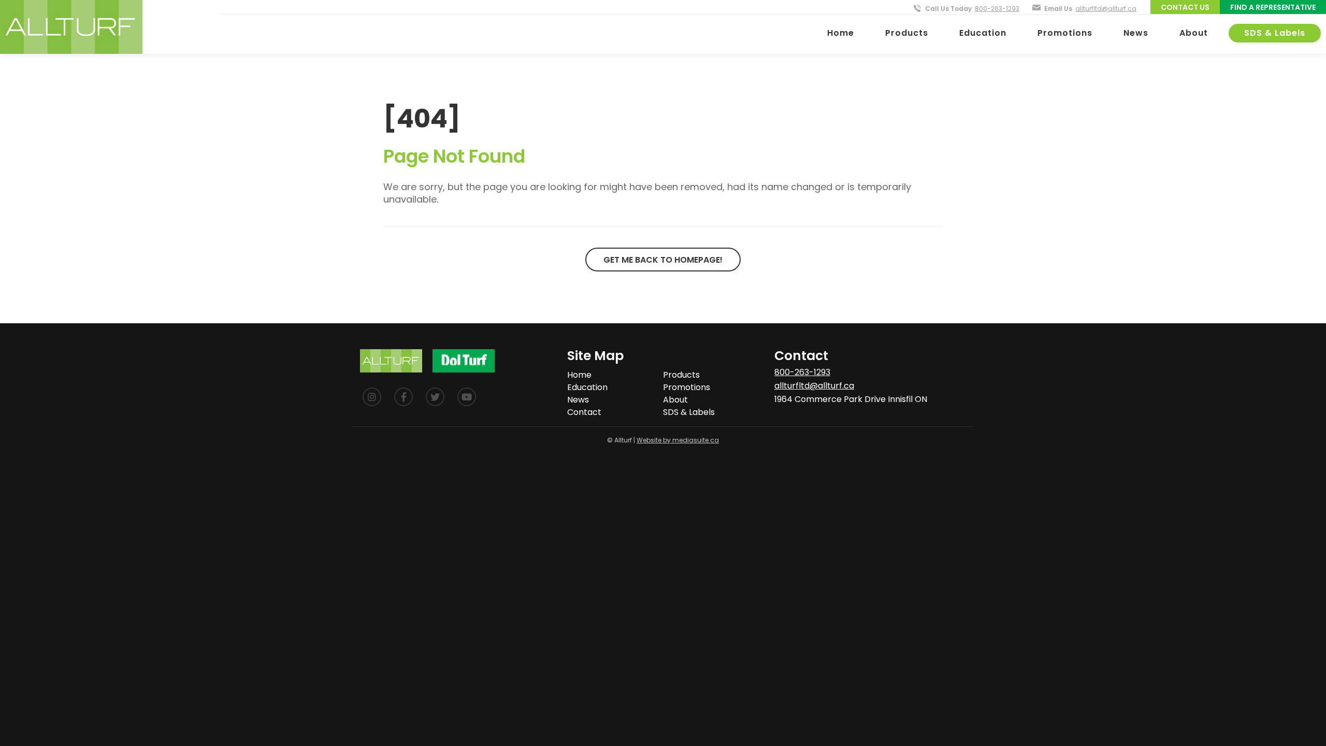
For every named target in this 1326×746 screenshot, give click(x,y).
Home (840, 33)
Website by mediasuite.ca (678, 440)
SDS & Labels (1274, 33)
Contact (584, 412)
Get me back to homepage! (663, 260)
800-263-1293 (997, 8)
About (1193, 33)
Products (906, 33)
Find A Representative (1273, 7)
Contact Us (1185, 7)
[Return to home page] (71, 27)
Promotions (1064, 33)
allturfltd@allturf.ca (1105, 8)
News (1135, 33)
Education (982, 33)
